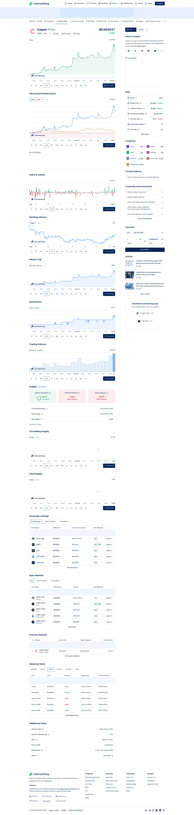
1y (67, 85)
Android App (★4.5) (92, 777)
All (86, 85)
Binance (68, 789)
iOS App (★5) (90, 781)
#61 (162, 152)
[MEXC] (33, 796)
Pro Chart (88, 784)
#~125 (161, 158)
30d (57, 85)
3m (62, 85)
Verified (43, 387)
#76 (141, 152)
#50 (162, 146)
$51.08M (153, 103)
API (86, 791)
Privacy (63, 810)
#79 (141, 146)
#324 (45, 33)
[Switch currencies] (145, 241)
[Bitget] (61, 796)
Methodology (131, 784)
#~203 (141, 164)
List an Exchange (112, 791)
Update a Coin (111, 787)
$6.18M (153, 108)
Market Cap (102, 21)
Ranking (91, 21)
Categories (50, 21)
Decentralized (50, 521)
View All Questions (145, 219)
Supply (140, 21)
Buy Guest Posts (112, 781)
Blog (128, 791)
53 (162, 129)
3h (36, 85)
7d (52, 85)
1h (31, 85)
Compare (67, 33)
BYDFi (73, 789)
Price (33, 21)
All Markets (72, 627)
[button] (134, 146)
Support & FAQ (152, 784)
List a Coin (109, 784)
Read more (141, 46)
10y (81, 85)
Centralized (63, 521)
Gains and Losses (77, 21)
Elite (86, 787)
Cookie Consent (54, 810)
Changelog (130, 781)
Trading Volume (128, 21)
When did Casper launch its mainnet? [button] (141, 202)
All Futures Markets (72, 656)
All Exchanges (36, 521)
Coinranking (41, 3)
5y (76, 85)
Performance (62, 21)
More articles (145, 294)
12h (41, 85)
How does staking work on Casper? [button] (140, 214)
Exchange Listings (153, 21)
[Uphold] (61, 801)
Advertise (109, 777)
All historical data (72, 715)
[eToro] (47, 801)
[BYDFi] (33, 801)
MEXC (62, 789)
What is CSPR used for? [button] (135, 197)
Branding (129, 787)
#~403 (141, 158)
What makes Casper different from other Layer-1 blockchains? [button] (139, 208)
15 (162, 124)
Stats (40, 21)
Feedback (150, 781)
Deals (87, 798)
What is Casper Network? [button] (136, 192)
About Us (48, 781)
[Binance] (47, 796)
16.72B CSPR (158, 114)
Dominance (114, 21)
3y (71, 85)
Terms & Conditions (75, 810)
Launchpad (89, 794)
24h (46, 85)
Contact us (151, 777)
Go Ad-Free (36, 152)
